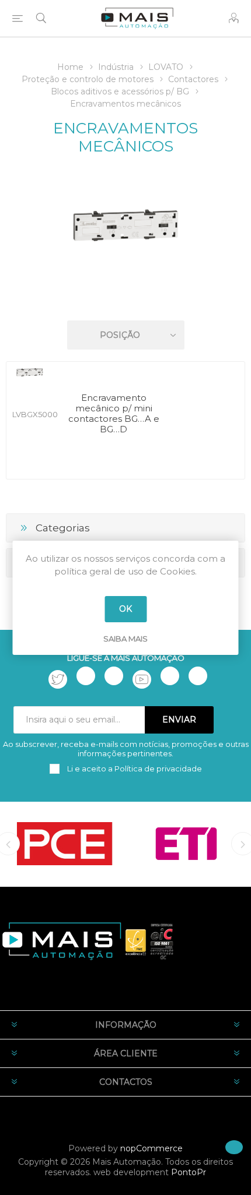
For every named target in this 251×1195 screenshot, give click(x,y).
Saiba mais (125, 638)
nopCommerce (151, 1148)
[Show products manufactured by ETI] (186, 843)
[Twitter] (57, 679)
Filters (128, 301)
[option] (65, 843)
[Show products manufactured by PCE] (65, 843)
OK (125, 609)
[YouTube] (142, 679)
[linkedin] (170, 676)
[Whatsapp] (198, 676)
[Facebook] (85, 676)
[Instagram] (113, 676)
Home (70, 67)
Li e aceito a (133, 768)
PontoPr (188, 1172)
